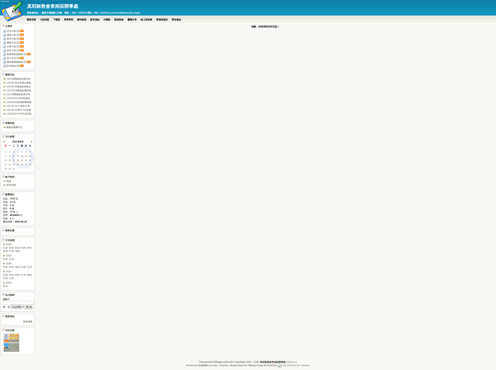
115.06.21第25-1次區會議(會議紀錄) (18, 110)
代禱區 (106, 19)
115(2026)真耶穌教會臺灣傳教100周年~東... (18, 102)
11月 (29, 267)
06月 (5, 251)
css (295, 362)
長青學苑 (68, 19)
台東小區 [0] (13, 46)
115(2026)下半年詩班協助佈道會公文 (18, 114)
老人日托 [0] (13, 58)
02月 (11, 248)
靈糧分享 (132, 19)
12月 (11, 259)
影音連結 (95, 19)
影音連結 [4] (13, 66)
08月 (17, 251)
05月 (29, 248)
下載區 (56, 19)
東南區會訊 (162, 19)
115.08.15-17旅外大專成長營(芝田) (18, 106)
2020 (8, 282)
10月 (23, 267)
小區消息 (44, 19)
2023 (8, 271)
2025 (8, 255)
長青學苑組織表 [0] (16, 54)
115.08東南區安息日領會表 (18, 94)
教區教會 (119, 19)
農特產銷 (81, 19)
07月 (11, 251)
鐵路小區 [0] (13, 42)
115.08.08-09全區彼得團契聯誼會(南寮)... (18, 98)
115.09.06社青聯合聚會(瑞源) (18, 83)
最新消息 (31, 19)
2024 (8, 263)
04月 (23, 248)
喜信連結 (176, 19)
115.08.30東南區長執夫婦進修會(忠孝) (18, 87)
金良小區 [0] (13, 50)
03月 (17, 248)
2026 (8, 244)
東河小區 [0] (13, 38)
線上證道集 (146, 19)
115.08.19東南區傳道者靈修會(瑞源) (18, 90)
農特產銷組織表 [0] (16, 62)
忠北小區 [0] (13, 31)
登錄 (8, 181)
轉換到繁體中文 (14, 127)
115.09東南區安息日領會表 (18, 79)
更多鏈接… (29, 321)
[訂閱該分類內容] (22, 31)
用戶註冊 (11, 185)
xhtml (289, 362)
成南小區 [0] (13, 35)
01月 (5, 248)
